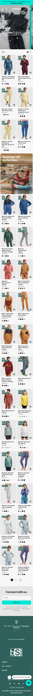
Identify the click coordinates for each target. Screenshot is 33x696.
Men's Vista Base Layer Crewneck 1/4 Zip (24, 78)
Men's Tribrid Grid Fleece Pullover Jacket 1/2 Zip (7, 315)
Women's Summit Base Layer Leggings (23, 475)
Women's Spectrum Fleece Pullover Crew (24, 218)
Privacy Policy (18, 690)
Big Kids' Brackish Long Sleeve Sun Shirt (8, 475)
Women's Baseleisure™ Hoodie (6, 283)
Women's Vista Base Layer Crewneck (8, 537)
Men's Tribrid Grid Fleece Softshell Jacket (24, 283)
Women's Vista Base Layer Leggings (8, 506)
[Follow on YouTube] (18, 683)
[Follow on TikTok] (23, 683)
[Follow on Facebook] (10, 683)
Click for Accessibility (16, 639)
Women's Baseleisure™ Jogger (22, 250)
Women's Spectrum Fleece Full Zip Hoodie (8, 218)
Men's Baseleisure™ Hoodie (8, 411)
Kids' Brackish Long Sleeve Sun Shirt (24, 411)
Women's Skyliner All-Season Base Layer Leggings (23, 569)
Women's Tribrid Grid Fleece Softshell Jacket (23, 111)
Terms (12, 690)
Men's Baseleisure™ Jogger (24, 379)
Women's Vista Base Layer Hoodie (24, 506)
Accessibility (5, 690)
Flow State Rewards (17, 3)
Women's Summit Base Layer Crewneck (7, 569)
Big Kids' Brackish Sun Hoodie (24, 442)
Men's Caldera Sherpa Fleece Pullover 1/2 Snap (7, 380)
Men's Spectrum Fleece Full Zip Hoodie (7, 348)
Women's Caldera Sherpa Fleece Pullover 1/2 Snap (7, 250)
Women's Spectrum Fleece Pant (24, 142)
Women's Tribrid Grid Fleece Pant (7, 110)
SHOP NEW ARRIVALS (10, 173)
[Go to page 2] (20, 580)
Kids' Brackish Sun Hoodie (8, 442)
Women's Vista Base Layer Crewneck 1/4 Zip (8, 78)
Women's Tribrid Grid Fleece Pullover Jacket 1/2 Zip (8, 144)
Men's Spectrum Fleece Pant (23, 314)
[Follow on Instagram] (14, 683)
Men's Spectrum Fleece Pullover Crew (23, 348)
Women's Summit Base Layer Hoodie (24, 537)
